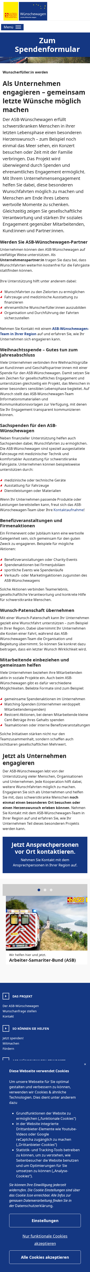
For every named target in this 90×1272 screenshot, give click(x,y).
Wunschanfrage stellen (20, 1011)
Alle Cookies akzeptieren (45, 1257)
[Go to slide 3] (51, 890)
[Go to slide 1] (39, 890)
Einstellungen (45, 1220)
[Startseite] (25, 11)
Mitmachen (11, 1043)
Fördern (8, 1049)
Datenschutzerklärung (33, 1205)
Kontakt (8, 1016)
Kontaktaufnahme (69, 509)
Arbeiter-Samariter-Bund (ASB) (42, 960)
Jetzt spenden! (13, 1038)
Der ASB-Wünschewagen (21, 1006)
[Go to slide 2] (45, 890)
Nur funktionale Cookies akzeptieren (45, 1239)
